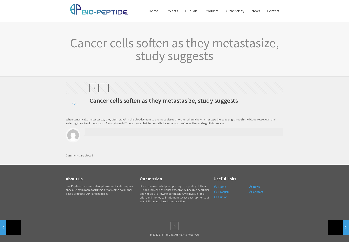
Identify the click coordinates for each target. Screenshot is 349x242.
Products (224, 192)
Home (222, 187)
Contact (258, 192)
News (256, 187)
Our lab (222, 197)
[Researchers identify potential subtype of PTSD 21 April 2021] (10, 227)
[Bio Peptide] (98, 11)
